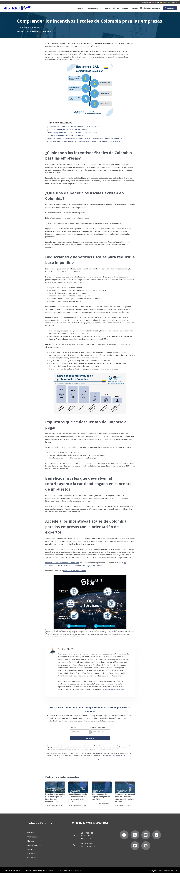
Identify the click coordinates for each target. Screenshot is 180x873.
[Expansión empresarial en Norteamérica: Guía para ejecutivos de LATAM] (78, 787)
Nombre (74, 727)
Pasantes (134, 8)
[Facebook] (124, 834)
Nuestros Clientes (34, 845)
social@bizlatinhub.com (114, 755)
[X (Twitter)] (135, 834)
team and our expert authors (74, 571)
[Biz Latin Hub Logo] (17, 8)
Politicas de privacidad (12, 871)
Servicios (80, 8)
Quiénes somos (93, 8)
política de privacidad (98, 759)
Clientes (116, 8)
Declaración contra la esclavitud (70, 871)
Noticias (107, 8)
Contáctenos (171, 8)
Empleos (125, 8)
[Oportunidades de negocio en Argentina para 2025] (102, 787)
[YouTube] (135, 845)
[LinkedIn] (145, 834)
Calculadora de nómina (151, 8)
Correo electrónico (98, 727)
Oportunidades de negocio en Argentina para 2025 (101, 796)
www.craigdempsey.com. (114, 689)
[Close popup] (179, 0)
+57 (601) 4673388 (88, 843)
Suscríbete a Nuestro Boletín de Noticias (39, 871)
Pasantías (31, 853)
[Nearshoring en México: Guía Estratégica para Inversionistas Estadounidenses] (55, 787)
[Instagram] (156, 834)
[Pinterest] (145, 845)
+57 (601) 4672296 (88, 846)
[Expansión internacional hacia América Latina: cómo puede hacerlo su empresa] (125, 787)
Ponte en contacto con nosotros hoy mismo (62, 563)
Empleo (30, 849)
